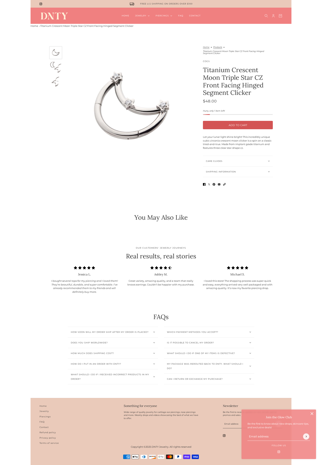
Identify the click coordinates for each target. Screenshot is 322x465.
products (217, 47)
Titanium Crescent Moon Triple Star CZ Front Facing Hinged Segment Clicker (86, 25)
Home (34, 25)
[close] (312, 413)
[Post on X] (209, 184)
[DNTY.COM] (54, 16)
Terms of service (49, 443)
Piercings (45, 416)
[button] (224, 184)
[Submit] (306, 436)
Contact (44, 427)
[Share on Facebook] (204, 184)
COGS (206, 61)
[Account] (273, 16)
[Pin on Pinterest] (214, 184)
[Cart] (280, 16)
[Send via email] (219, 184)
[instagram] (41, 4)
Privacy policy (48, 438)
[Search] (266, 16)
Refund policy (48, 432)
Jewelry (44, 411)
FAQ (42, 421)
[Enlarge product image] (131, 109)
